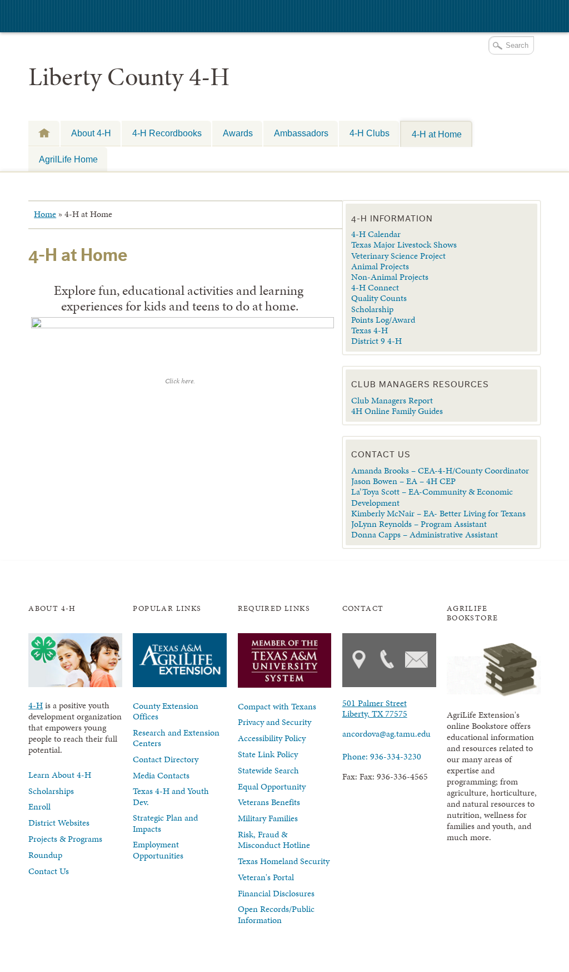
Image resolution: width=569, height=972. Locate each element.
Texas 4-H (369, 330)
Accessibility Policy (272, 738)
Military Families (268, 818)
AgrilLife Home (68, 159)
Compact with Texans (277, 706)
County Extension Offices (165, 711)
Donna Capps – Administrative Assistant (424, 534)
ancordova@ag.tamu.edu (386, 733)
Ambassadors (301, 133)
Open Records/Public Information (276, 914)
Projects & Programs (65, 838)
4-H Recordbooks (167, 133)
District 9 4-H (376, 340)
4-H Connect (375, 287)
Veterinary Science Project (398, 255)
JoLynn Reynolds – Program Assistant (419, 523)
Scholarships (51, 790)
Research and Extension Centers (176, 737)
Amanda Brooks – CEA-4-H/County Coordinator (441, 470)
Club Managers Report (392, 400)
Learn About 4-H (59, 774)
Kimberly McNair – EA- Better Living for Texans (438, 513)
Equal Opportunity (272, 786)
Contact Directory (165, 759)
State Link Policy (268, 754)
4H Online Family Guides (397, 410)
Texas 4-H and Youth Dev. (171, 796)
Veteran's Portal (266, 877)
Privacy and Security (274, 722)
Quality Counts (379, 298)
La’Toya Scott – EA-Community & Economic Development (432, 497)
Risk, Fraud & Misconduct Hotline (274, 839)
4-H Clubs (370, 133)
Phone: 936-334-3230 (381, 756)
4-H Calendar (376, 234)
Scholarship (372, 309)
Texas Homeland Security (284, 861)
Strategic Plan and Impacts (165, 823)
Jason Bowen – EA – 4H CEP (403, 481)
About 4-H (91, 133)
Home (45, 214)
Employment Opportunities (158, 849)
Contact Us (48, 871)
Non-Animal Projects (389, 276)
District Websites (58, 822)
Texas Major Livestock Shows (404, 244)
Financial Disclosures (276, 893)
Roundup (45, 854)
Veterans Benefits (269, 802)
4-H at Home (437, 134)
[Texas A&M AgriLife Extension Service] (89, 17)
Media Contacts (161, 775)
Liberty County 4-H (128, 77)
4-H (43, 133)
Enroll (39, 806)
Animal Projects (380, 266)
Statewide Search (268, 770)
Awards (238, 133)
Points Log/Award (383, 319)
